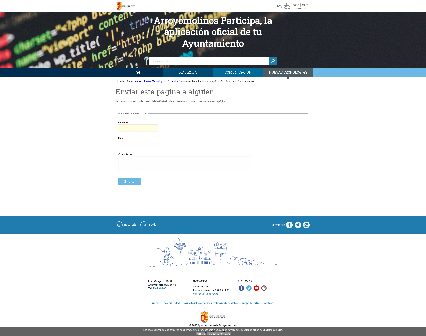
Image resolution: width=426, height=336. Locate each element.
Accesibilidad (172, 303)
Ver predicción (300, 8)
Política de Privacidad (219, 334)
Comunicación (238, 72)
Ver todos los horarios (205, 293)
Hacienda (188, 72)
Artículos (173, 81)
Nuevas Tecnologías (288, 72)
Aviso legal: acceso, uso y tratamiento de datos (211, 303)
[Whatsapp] (306, 224)
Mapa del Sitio (250, 303)
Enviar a (122, 122)
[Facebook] (289, 224)
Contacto (269, 303)
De (119, 138)
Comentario (125, 154)
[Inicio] (126, 6)
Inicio (138, 72)
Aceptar (201, 334)
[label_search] (273, 61)
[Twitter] (298, 224)
